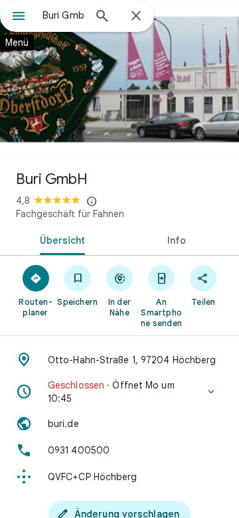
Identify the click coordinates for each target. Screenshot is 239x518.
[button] (119, 391)
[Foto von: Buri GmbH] (119, 79)
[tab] (60, 239)
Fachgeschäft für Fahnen (70, 214)
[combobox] (63, 15)
